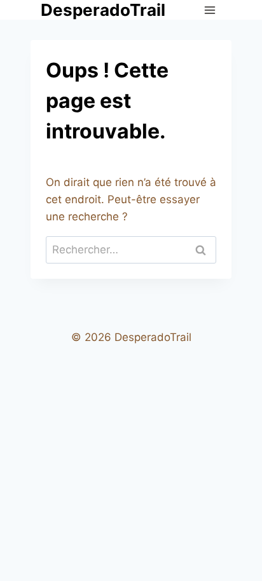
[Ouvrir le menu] (209, 10)
